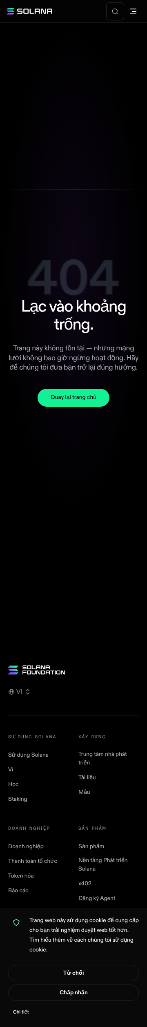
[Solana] (29, 11)
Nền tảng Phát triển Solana (103, 865)
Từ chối (73, 972)
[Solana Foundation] (73, 670)
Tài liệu (87, 777)
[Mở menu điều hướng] (133, 11)
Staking (17, 799)
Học (13, 784)
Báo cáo (18, 890)
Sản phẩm (91, 846)
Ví (10, 769)
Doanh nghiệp (26, 846)
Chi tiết (21, 1012)
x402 (84, 883)
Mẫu (84, 792)
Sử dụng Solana (28, 755)
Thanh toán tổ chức (32, 861)
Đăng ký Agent (96, 898)
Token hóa (21, 876)
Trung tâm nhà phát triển (102, 758)
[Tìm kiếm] (115, 11)
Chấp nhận (74, 992)
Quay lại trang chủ (73, 397)
